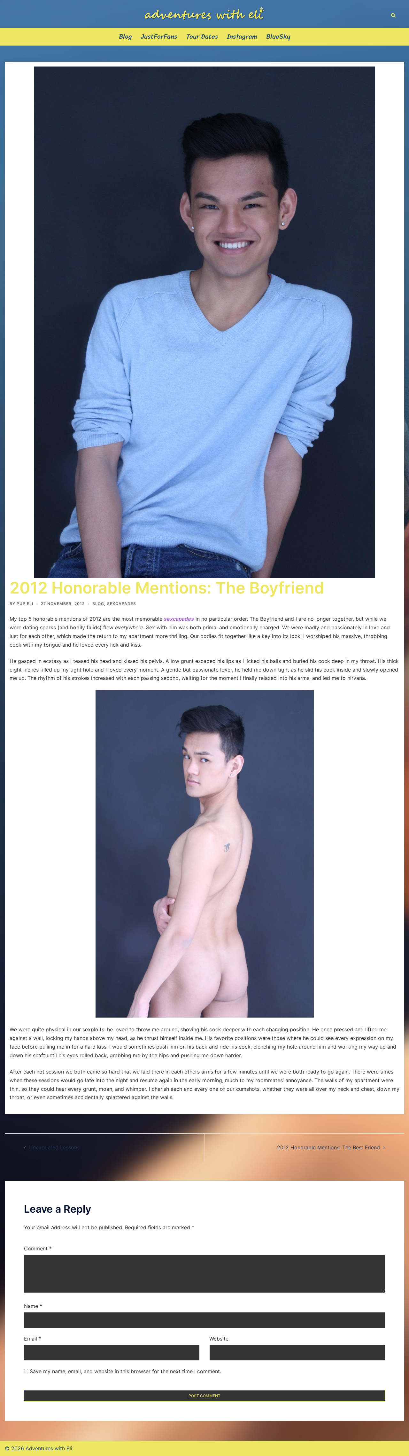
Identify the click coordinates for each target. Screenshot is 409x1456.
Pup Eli (25, 603)
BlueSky (278, 36)
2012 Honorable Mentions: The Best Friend (328, 1147)
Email (32, 1338)
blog (98, 603)
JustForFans (159, 36)
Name (33, 1306)
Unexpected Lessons (54, 1147)
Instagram (242, 36)
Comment (38, 1248)
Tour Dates (202, 36)
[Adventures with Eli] (204, 13)
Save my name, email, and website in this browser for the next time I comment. (125, 1371)
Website (218, 1338)
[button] (393, 13)
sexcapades (121, 603)
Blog (125, 36)
